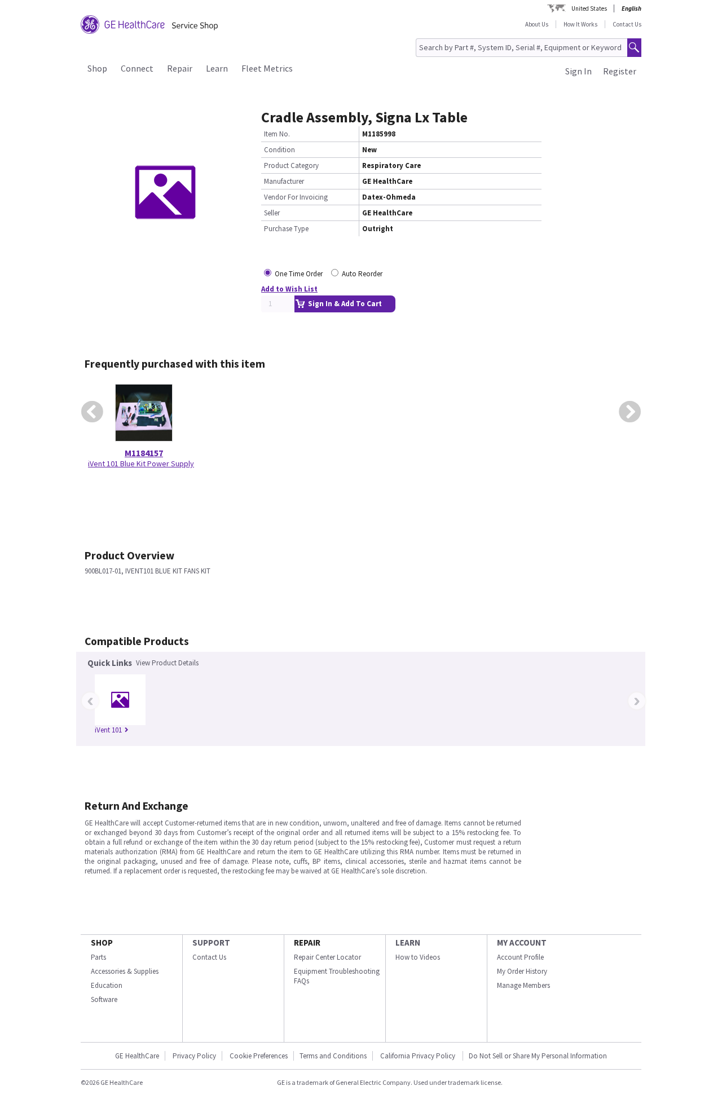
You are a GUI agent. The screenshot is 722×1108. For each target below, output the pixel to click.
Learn (217, 68)
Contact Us (627, 24)
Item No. (277, 134)
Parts (98, 957)
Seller (272, 213)
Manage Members (523, 985)
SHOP (102, 942)
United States (589, 8)
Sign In (578, 71)
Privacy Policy (194, 1056)
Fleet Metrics (267, 68)
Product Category (291, 165)
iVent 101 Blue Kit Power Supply (141, 463)
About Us (536, 24)
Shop (97, 68)
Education (106, 985)
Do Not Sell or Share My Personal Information (538, 1056)
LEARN (407, 942)
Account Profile (520, 957)
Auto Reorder (362, 274)
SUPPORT (211, 942)
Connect (137, 68)
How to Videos (417, 957)
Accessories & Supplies (125, 971)
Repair (179, 68)
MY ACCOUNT (522, 942)
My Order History (522, 971)
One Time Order (299, 274)
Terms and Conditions (333, 1056)
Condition (279, 149)
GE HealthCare (137, 1056)
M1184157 (144, 452)
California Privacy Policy (418, 1056)
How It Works (580, 24)
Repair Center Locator (327, 957)
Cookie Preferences (259, 1056)
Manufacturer (284, 181)
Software (104, 999)
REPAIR (307, 942)
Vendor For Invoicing (296, 197)
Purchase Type (286, 228)
